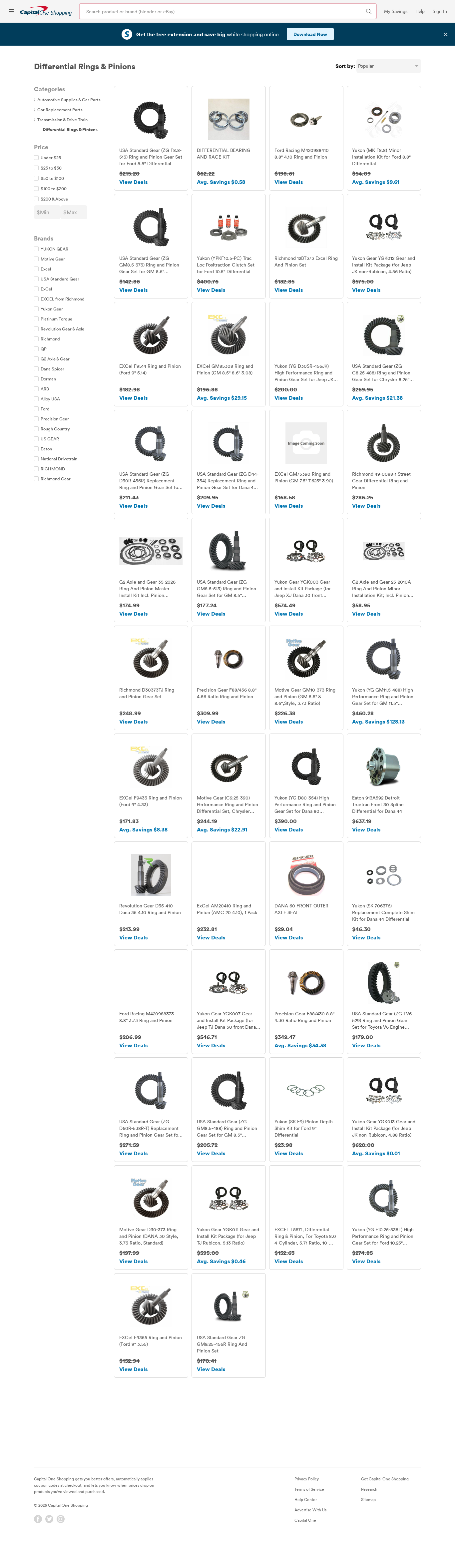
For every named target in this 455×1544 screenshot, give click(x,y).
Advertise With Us (310, 1510)
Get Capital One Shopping (385, 1479)
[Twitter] (49, 1519)
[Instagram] (61, 1519)
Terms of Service (309, 1489)
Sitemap (368, 1499)
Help (420, 11)
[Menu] (11, 11)
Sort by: (345, 66)
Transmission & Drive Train (61, 120)
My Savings (395, 11)
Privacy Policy (306, 1479)
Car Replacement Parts (58, 110)
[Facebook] (38, 1519)
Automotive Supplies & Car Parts (67, 100)
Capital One (305, 1520)
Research (369, 1489)
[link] (46, 11)
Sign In (440, 11)
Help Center (305, 1499)
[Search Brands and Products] (368, 11)
